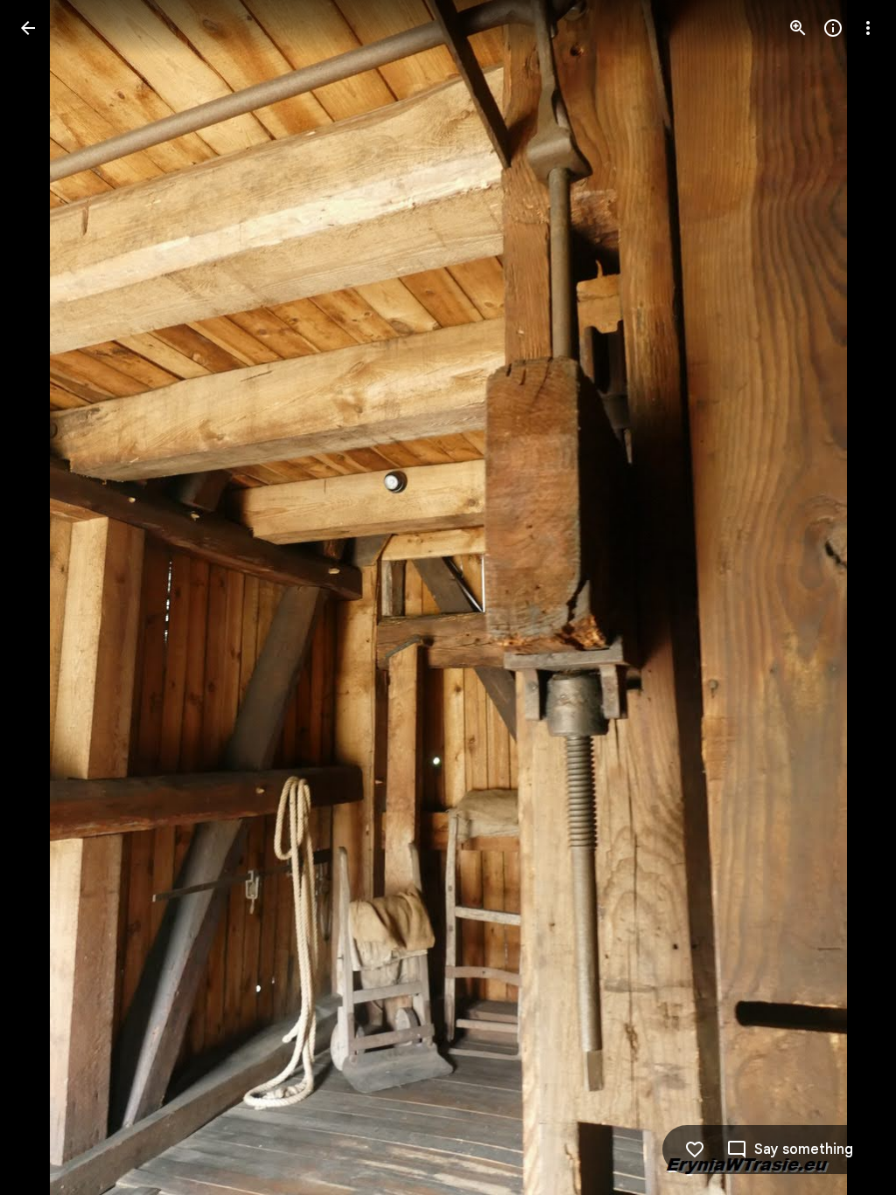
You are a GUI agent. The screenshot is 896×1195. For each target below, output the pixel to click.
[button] (49, 597)
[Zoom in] (798, 27)
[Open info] (833, 27)
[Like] (694, 1149)
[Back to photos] (28, 28)
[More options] (868, 27)
